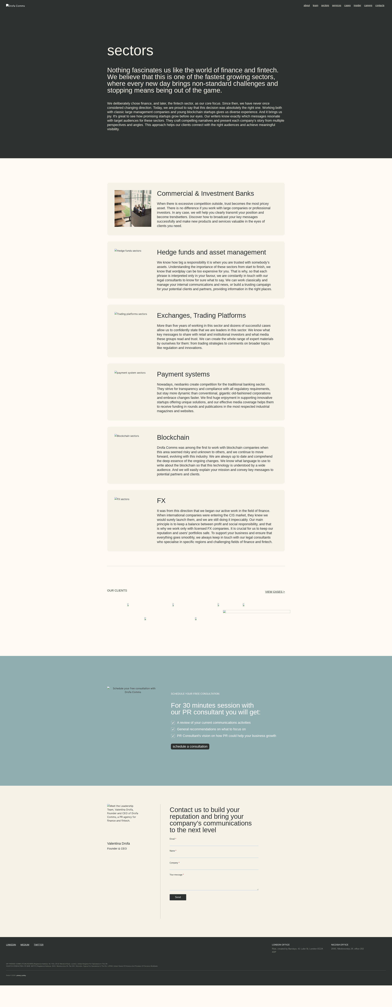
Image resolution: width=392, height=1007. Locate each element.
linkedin (11, 944)
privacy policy (21, 975)
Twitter (38, 944)
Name (172, 851)
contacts (379, 5)
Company (174, 863)
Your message (176, 875)
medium (25, 944)
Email (172, 839)
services (336, 5)
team (315, 5)
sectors (325, 5)
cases (347, 5)
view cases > (275, 591)
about (307, 5)
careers (368, 5)
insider (357, 5)
